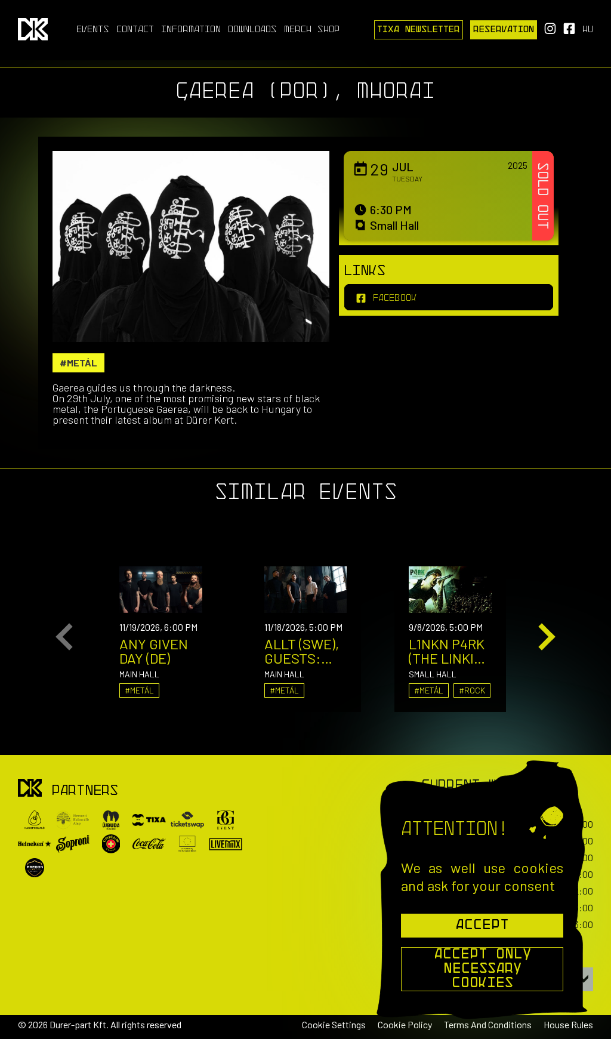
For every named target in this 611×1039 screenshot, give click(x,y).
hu (587, 30)
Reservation (503, 30)
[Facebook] (569, 32)
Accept (482, 925)
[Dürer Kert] (30, 788)
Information (191, 30)
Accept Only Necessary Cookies (482, 969)
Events (92, 30)
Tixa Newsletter (418, 30)
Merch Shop (312, 30)
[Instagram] (550, 32)
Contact (135, 30)
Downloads (252, 30)
